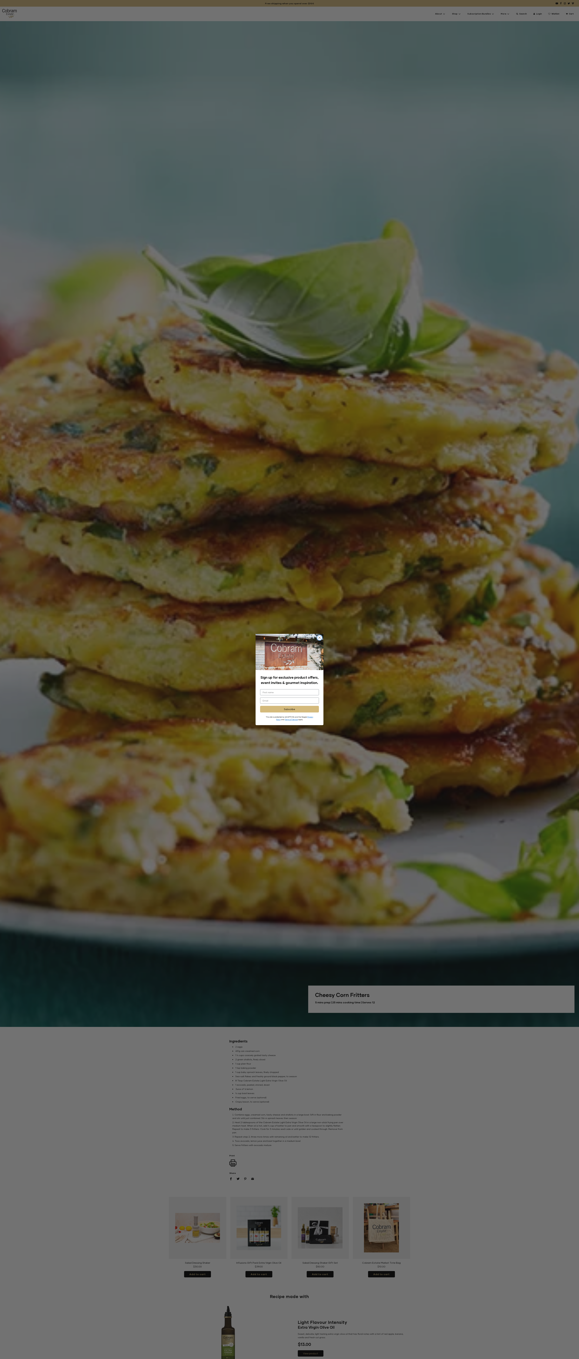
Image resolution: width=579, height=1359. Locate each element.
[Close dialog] (319, 637)
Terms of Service (291, 719)
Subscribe (289, 709)
